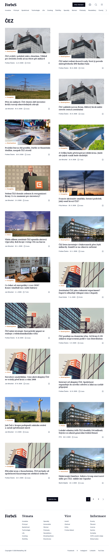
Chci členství (79, 5)
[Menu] (102, 5)
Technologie (36, 10)
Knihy (66, 527)
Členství (92, 524)
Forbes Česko (10, 63)
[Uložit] (49, 63)
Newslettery (92, 10)
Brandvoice (47, 539)
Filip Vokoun (63, 205)
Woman (74, 10)
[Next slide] (106, 10)
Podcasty (83, 10)
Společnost (25, 10)
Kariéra (92, 530)
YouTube (101, 550)
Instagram (83, 550)
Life (43, 10)
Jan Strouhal (9, 109)
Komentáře (47, 524)
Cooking (50, 10)
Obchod (67, 524)
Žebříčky (58, 10)
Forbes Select (69, 530)
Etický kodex (94, 539)
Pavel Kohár (63, 297)
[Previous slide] (3, 10)
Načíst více (52, 499)
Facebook (70, 550)
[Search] (96, 5)
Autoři (67, 521)
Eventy (101, 10)
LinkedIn (92, 550)
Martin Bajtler (63, 483)
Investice (8, 10)
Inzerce (92, 527)
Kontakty (93, 533)
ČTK (60, 437)
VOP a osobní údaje (96, 536)
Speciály (66, 10)
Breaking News (48, 536)
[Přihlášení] (90, 5)
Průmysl (16, 10)
